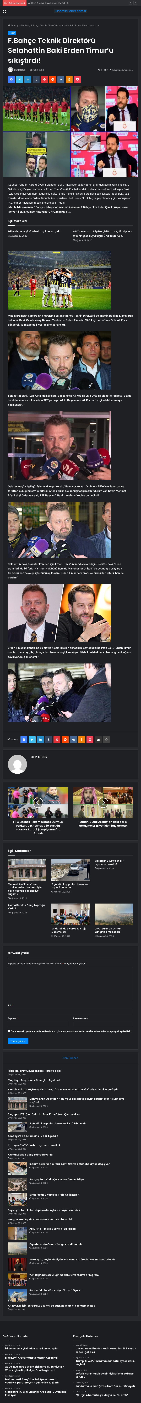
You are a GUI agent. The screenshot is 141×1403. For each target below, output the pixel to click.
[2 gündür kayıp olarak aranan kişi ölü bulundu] (70, 870)
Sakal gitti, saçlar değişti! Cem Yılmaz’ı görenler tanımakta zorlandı (72, 1259)
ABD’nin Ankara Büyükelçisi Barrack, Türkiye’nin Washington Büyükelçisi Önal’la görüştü (74, 3)
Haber (25, 25)
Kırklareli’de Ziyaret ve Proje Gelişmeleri (68, 930)
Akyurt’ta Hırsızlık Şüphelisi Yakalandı (52, 1229)
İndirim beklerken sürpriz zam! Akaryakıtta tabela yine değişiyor (69, 1164)
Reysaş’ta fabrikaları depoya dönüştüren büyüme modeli (44, 1210)
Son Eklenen (70, 1058)
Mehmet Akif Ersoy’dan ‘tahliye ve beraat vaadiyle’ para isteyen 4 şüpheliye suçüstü (25, 889)
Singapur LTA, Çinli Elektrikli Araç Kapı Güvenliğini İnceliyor (44, 1114)
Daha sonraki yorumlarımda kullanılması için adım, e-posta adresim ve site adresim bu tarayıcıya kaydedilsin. (71, 1031)
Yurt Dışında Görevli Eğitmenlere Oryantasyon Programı (64, 1275)
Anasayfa (15, 25)
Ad (10, 1005)
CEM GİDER (19, 70)
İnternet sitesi (80, 1018)
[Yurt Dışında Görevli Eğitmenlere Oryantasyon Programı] (17, 1279)
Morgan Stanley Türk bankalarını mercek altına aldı (40, 1219)
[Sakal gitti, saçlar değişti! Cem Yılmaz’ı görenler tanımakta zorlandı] (17, 1264)
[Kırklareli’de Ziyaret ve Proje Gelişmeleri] (70, 914)
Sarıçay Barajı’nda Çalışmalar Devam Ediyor (57, 1179)
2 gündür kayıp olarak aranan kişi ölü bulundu (70, 885)
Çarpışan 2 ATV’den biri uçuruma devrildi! (109, 862)
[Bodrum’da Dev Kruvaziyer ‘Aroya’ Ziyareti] (17, 1295)
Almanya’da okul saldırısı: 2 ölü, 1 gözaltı (33, 1136)
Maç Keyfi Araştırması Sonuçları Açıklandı (34, 1080)
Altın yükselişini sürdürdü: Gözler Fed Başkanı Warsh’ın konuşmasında (51, 1305)
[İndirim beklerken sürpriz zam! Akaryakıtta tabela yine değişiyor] (17, 1168)
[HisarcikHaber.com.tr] (70, 11)
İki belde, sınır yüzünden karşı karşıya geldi (34, 231)
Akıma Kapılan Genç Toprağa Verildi (26, 906)
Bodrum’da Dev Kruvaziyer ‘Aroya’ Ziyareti (55, 1290)
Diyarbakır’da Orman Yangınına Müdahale (108, 930)
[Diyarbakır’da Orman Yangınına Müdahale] (114, 914)
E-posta (13, 1018)
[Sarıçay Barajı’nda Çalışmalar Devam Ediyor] (17, 1184)
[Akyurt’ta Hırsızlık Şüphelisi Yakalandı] (17, 1233)
